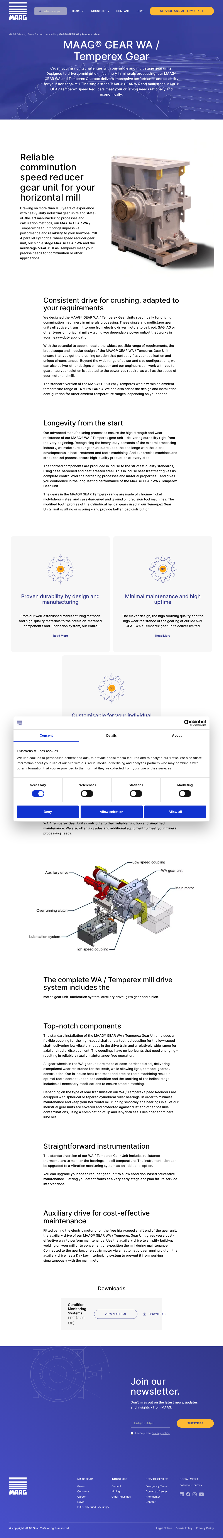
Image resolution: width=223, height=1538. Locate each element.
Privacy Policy (205, 1528)
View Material (116, 1314)
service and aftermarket (181, 11)
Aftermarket (153, 1496)
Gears (76, 11)
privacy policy (161, 1433)
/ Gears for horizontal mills (41, 34)
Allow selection (111, 812)
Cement (116, 1486)
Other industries (121, 1496)
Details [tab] (111, 735)
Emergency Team (156, 1486)
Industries (98, 11)
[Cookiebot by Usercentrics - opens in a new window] (187, 723)
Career (81, 1496)
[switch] (87, 793)
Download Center (156, 1491)
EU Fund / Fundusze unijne (93, 1507)
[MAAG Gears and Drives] (18, 11)
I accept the (152, 1433)
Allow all (175, 812)
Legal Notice (164, 1528)
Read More (60, 635)
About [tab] (177, 735)
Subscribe (195, 1423)
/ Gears (20, 34)
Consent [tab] (46, 735)
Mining (116, 1491)
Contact (150, 1501)
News (140, 11)
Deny (48, 812)
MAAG (12, 34)
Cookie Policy (184, 1528)
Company (123, 11)
